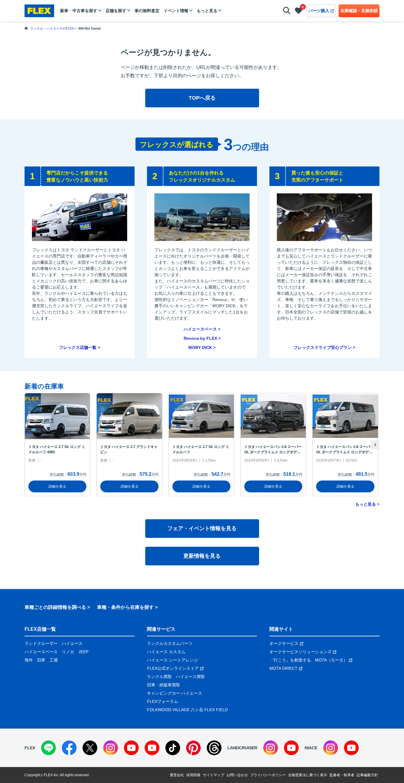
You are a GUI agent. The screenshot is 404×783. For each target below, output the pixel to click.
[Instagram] (110, 747)
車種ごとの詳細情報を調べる (55, 607)
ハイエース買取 (190, 676)
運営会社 (177, 775)
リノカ (68, 651)
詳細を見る (57, 486)
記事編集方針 (367, 775)
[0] (298, 11)
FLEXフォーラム (162, 701)
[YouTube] (131, 747)
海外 (29, 660)
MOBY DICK (200, 347)
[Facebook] (69, 747)
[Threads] (214, 747)
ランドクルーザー (41, 643)
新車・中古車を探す (78, 10)
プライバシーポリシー (268, 775)
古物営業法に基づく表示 (307, 775)
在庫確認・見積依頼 (359, 10)
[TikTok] (172, 747)
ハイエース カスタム (166, 651)
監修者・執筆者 (341, 775)
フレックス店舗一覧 (77, 347)
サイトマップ (213, 775)
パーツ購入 (318, 10)
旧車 (41, 660)
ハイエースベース (200, 329)
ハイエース (72, 643)
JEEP (83, 651)
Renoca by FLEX (200, 338)
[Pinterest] (193, 747)
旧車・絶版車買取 (163, 684)
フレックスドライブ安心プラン (323, 347)
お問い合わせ (237, 775)
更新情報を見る (202, 556)
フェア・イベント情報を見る (202, 528)
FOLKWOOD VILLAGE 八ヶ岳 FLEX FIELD (187, 709)
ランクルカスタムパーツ (170, 643)
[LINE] (48, 747)
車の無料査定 (147, 10)
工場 (53, 660)
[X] (90, 747)
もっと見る (207, 10)
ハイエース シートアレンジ (172, 660)
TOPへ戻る (202, 98)
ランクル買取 (159, 676)
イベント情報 (176, 10)
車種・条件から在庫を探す (125, 607)
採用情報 (193, 775)
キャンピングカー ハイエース (174, 693)
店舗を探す (116, 10)
